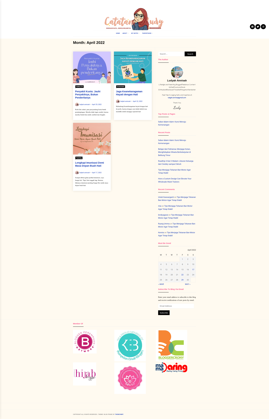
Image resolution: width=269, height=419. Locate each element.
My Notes (134, 33)
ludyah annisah (84, 104)
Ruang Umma (164, 224)
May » (187, 284)
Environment (120, 86)
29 (182, 280)
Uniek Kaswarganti (166, 197)
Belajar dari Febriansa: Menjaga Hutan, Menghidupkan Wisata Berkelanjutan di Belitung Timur (174, 152)
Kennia (161, 232)
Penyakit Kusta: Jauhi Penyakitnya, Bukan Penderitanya (87, 94)
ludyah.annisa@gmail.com (177, 98)
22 (182, 275)
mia (159, 206)
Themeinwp (119, 414)
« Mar (161, 284)
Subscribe (164, 313)
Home (118, 33)
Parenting (79, 158)
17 (193, 269)
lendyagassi (163, 215)
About (125, 33)
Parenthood (146, 33)
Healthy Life (79, 86)
